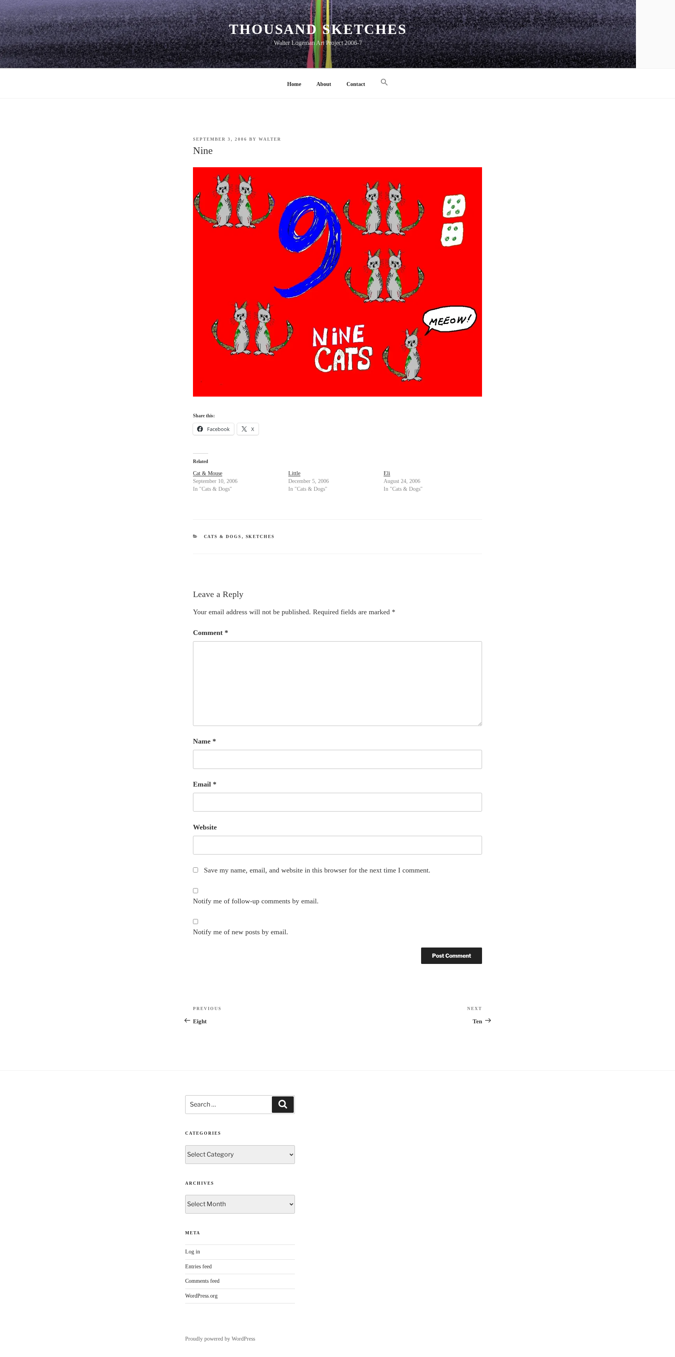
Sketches (260, 536)
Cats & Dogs (223, 536)
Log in (192, 1252)
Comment (210, 632)
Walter (270, 139)
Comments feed (202, 1281)
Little (294, 473)
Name (204, 741)
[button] (384, 83)
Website (205, 827)
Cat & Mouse (207, 473)
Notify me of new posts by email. (240, 932)
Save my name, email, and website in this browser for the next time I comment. (317, 870)
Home (294, 84)
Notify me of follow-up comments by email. (256, 901)
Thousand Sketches (318, 29)
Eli (387, 473)
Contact (355, 84)
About (323, 84)
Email (204, 784)
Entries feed (198, 1266)
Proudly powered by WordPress (220, 1339)
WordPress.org (201, 1296)
